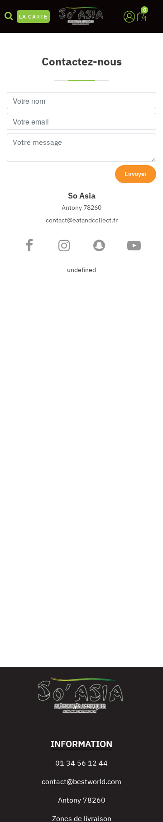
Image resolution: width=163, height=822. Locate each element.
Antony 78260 (81, 799)
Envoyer (136, 174)
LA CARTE (33, 16)
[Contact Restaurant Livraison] (29, 245)
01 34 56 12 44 (81, 762)
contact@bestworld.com (81, 781)
